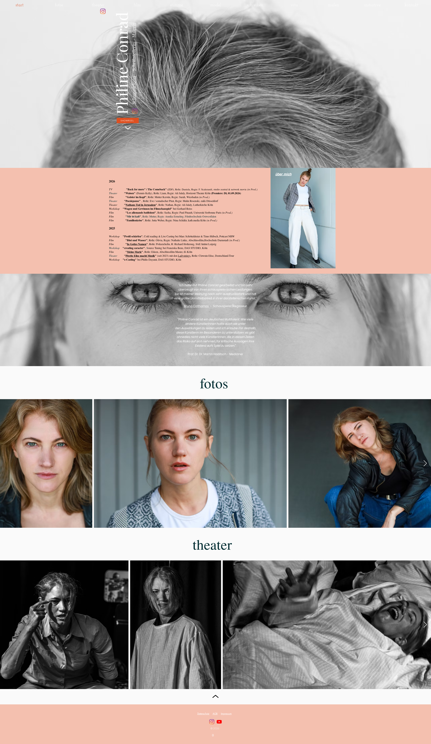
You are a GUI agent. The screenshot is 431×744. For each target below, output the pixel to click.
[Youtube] (219, 721)
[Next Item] (425, 463)
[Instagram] (103, 11)
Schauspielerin (133, 90)
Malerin (133, 30)
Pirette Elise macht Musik (140, 256)
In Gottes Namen (136, 244)
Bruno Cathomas (196, 306)
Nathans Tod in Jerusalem (141, 205)
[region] (299, 221)
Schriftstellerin (133, 56)
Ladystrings (184, 255)
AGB (215, 713)
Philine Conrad (121, 63)
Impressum (226, 713)
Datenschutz (203, 713)
